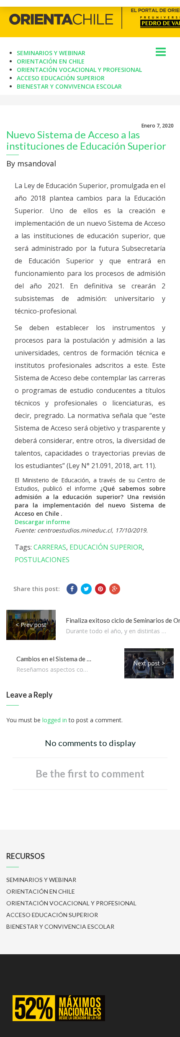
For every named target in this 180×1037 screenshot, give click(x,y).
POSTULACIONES (42, 559)
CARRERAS (49, 547)
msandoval (36, 163)
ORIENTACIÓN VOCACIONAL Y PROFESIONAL (79, 70)
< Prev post (30, 625)
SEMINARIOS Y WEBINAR (51, 53)
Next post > (149, 663)
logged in (54, 720)
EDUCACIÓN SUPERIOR (105, 547)
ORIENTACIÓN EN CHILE (51, 61)
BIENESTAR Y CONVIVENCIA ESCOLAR (69, 86)
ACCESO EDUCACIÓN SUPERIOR (61, 78)
